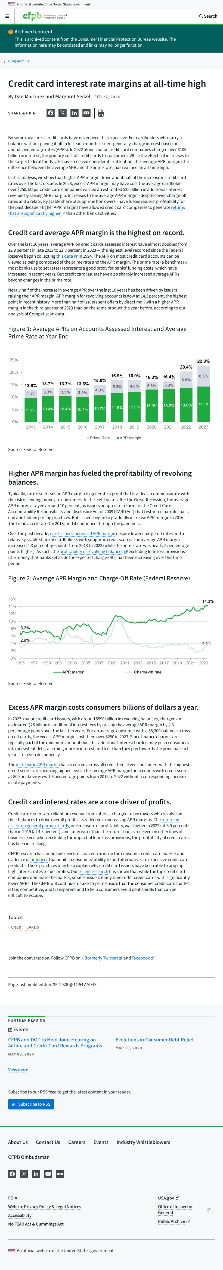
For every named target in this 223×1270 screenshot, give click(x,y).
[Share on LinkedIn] (74, 112)
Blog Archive (18, 61)
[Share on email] (86, 112)
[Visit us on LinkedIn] (36, 1173)
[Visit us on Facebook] (12, 1173)
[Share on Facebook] (51, 112)
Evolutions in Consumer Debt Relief (155, 1040)
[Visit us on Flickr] (60, 1173)
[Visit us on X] (24, 1173)
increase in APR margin (38, 765)
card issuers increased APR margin (82, 533)
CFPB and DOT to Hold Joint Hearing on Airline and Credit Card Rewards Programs (55, 1043)
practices (39, 859)
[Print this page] (100, 113)
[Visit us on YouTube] (48, 1173)
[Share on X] (62, 112)
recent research (93, 871)
